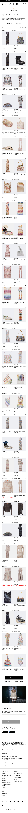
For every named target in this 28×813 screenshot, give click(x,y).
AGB (3, 791)
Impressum (4, 795)
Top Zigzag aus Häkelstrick (7, 366)
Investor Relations (18, 781)
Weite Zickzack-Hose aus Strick (21, 89)
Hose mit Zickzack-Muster (19, 495)
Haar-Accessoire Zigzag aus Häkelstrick (10, 132)
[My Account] (23, 4)
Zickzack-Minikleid (18, 648)
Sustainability (17, 775)
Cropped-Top (4, 387)
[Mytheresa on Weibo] (22, 802)
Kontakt (3, 773)
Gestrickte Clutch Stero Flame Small (9, 539)
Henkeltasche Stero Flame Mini (21, 47)
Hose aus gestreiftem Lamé (20, 583)
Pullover (3, 495)
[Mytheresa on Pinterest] (10, 802)
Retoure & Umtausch (6, 782)
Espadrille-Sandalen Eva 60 (7, 238)
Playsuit (16, 410)
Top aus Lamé (5, 196)
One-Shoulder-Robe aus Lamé (20, 431)
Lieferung (4, 780)
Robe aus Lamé (5, 174)
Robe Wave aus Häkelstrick (7, 68)
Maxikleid (16, 323)
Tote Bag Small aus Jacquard (8, 669)
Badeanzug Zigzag (6, 410)
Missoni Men (18, 23)
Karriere (15, 779)
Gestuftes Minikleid (18, 238)
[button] (13, 30)
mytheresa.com (16, 809)
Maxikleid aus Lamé (6, 47)
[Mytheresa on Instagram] (14, 802)
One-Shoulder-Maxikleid (7, 217)
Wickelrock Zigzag (18, 387)
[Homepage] (14, 4)
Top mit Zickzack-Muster (7, 281)
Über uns (16, 771)
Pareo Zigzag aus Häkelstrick (20, 366)
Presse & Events (17, 777)
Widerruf (3, 787)
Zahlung (3, 778)
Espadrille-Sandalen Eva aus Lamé (9, 452)
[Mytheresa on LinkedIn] (2, 802)
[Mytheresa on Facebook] (6, 802)
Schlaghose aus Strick (19, 302)
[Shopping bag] (25, 4)
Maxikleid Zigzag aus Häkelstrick (9, 431)
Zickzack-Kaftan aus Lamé (7, 648)
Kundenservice (5, 771)
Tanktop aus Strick (5, 302)
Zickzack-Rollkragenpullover (8, 89)
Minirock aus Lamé (18, 196)
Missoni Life (9, 23)
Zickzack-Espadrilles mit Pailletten (9, 323)
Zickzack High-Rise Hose (19, 281)
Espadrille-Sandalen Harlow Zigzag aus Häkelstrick (13, 153)
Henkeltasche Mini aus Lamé (20, 259)
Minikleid (16, 217)
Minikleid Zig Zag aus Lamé (8, 259)
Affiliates (16, 783)
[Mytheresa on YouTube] (18, 802)
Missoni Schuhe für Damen (11, 744)
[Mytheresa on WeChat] (2, 805)
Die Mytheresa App (18, 773)
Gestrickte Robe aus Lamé (20, 539)
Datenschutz (4, 793)
